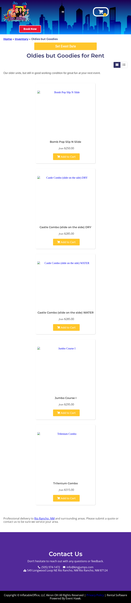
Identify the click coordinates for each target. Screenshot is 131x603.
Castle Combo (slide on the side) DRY (65, 227)
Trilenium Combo (65, 483)
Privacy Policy (95, 595)
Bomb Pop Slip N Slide (65, 141)
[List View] (124, 65)
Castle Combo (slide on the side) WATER (66, 312)
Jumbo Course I (65, 398)
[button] (63, 12)
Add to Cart (68, 156)
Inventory (21, 39)
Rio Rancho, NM (44, 518)
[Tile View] (117, 65)
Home (7, 39)
